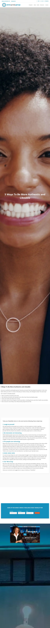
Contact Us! (13, 1)
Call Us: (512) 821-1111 (6, 1)
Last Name (19, 511)
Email (27, 511)
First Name (11, 511)
